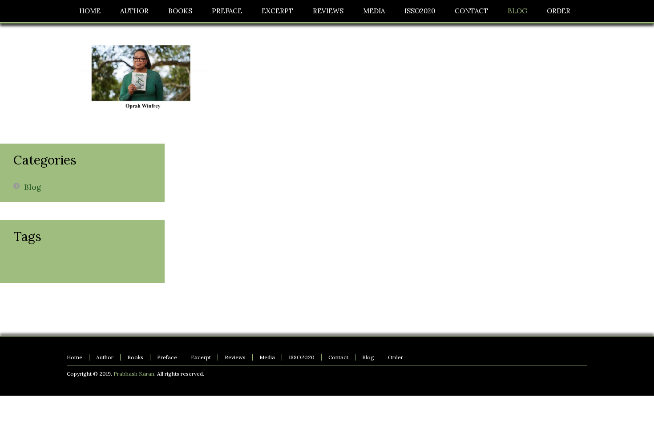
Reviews (235, 357)
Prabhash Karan (133, 373)
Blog (32, 187)
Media (267, 357)
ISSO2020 (302, 357)
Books (135, 357)
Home (74, 357)
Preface (167, 357)
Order (395, 357)
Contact (338, 357)
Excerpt (201, 357)
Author (104, 357)
